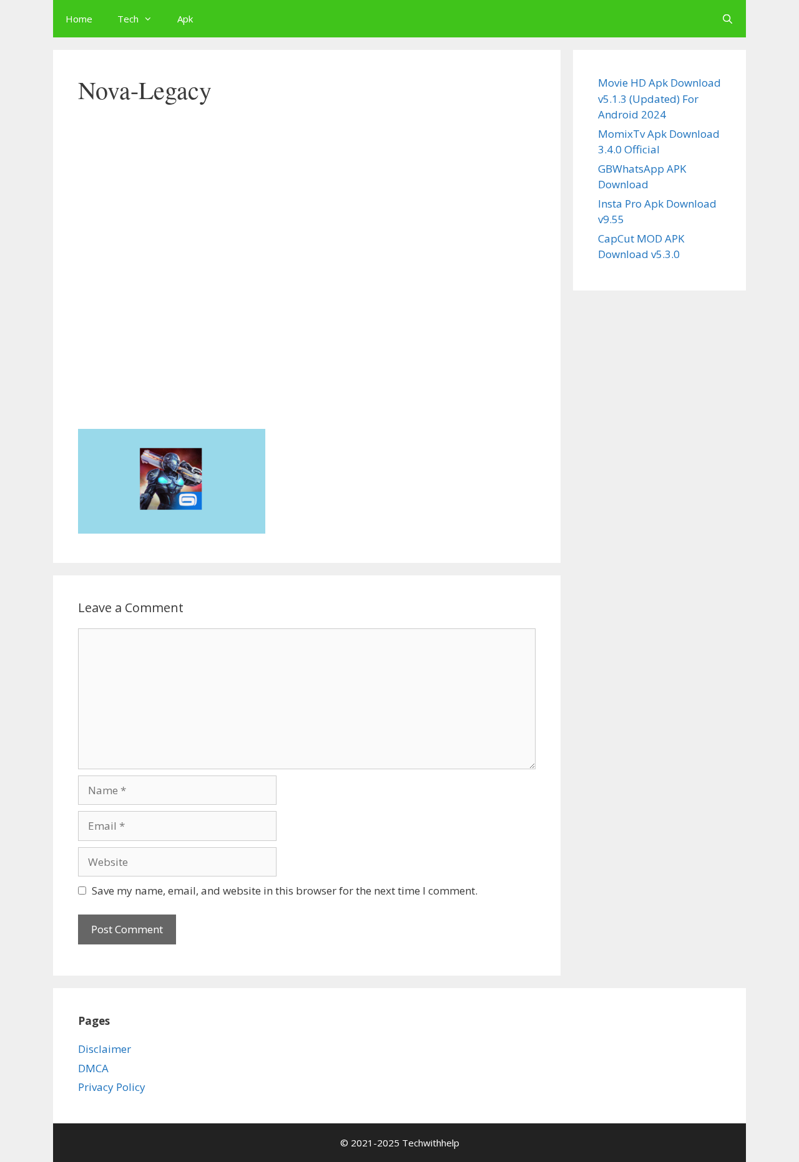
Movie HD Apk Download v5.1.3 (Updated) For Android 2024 (659, 98)
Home (79, 18)
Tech (128, 18)
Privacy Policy (111, 1087)
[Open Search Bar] (727, 18)
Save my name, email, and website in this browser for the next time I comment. (285, 890)
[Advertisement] (307, 320)
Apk (185, 18)
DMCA (93, 1068)
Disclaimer (104, 1049)
